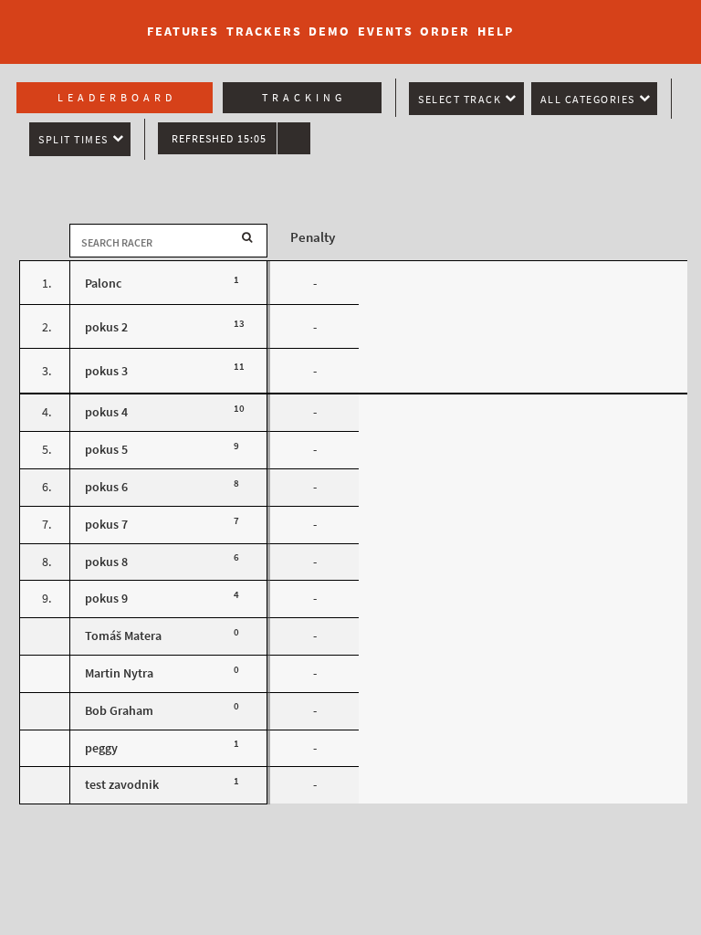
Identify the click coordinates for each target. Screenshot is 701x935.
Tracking (304, 97)
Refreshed (219, 138)
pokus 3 (106, 371)
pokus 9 (106, 598)
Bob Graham (119, 711)
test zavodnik (122, 784)
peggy (101, 748)
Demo (329, 31)
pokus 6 (106, 487)
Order (445, 31)
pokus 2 (106, 327)
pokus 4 (106, 412)
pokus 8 (106, 562)
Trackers (263, 31)
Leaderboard (117, 97)
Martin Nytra (119, 673)
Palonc (103, 283)
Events (385, 31)
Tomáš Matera (123, 636)
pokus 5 (106, 449)
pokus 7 (106, 524)
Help (495, 31)
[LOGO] (65, 23)
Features (183, 31)
